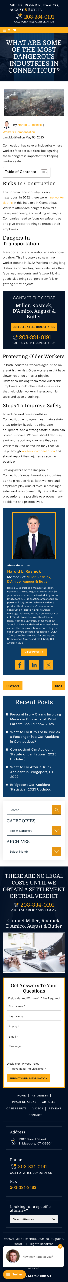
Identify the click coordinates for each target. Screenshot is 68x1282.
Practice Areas (24, 1102)
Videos (37, 1108)
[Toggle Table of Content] (42, 172)
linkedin (34, 665)
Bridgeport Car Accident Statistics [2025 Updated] (31, 787)
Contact (35, 1115)
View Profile (34, 652)
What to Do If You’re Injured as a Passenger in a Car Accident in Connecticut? (35, 737)
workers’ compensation (38, 451)
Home (21, 1095)
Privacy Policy (30, 1063)
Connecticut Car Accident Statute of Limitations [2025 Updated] (33, 754)
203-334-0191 (39, 17)
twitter (48, 665)
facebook (20, 665)
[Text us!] (14, 1275)
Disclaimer (13, 1063)
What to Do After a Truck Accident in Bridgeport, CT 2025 (31, 772)
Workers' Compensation (19, 132)
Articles (49, 1102)
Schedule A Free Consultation (34, 327)
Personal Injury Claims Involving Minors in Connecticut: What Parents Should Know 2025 (35, 719)
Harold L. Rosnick (30, 124)
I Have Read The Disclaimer (28, 1068)
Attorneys (40, 1095)
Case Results (16, 1108)
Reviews (55, 1108)
